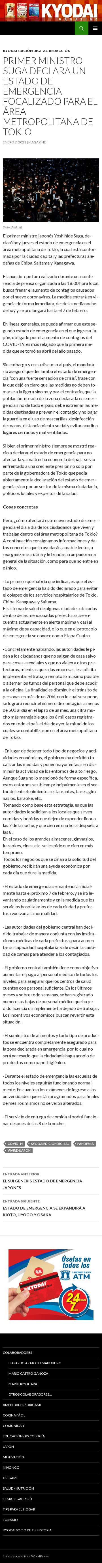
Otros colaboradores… (30, 1394)
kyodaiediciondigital (50, 1143)
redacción (60, 51)
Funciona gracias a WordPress (26, 1556)
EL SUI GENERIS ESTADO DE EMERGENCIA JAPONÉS (42, 1181)
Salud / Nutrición (18, 1488)
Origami (10, 1478)
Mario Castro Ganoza (28, 1373)
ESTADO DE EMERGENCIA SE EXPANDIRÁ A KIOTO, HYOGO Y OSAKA (44, 1208)
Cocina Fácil (14, 1415)
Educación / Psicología (24, 1436)
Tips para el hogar (19, 1509)
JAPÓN (8, 1446)
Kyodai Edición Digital (25, 51)
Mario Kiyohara (22, 1384)
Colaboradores (17, 1352)
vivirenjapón (19, 1150)
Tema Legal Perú (17, 1499)
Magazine (37, 142)
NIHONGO (11, 1467)
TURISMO (10, 1520)
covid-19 (15, 1143)
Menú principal (95, 28)
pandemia (85, 1143)
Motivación (13, 1457)
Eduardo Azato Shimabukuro (34, 1363)
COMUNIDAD (13, 1426)
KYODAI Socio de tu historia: (28, 1530)
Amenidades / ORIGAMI (22, 1405)
